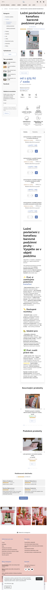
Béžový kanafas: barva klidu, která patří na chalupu (11, 569)
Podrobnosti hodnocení (39, 29)
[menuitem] (5, 5)
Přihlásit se (6, 113)
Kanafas (7, 33)
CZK (3, 1)
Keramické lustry (9, 41)
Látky (6, 38)
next (44, 409)
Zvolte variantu (24, 73)
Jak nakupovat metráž (29, 548)
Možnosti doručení (24, 89)
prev (21, 409)
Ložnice (7, 19)
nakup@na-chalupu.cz (29, 565)
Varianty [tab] (25, 132)
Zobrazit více (23, 498)
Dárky (6, 46)
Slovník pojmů (5, 554)
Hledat (10, 54)
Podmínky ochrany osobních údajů (10, 551)
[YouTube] (32, 569)
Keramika (7, 43)
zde (12, 583)
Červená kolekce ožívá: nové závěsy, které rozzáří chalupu (11, 565)
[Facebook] (25, 569)
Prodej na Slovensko (7, 553)
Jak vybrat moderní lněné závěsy (31, 544)
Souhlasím (39, 578)
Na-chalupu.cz (32, 26)
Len (6, 36)
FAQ (3, 546)
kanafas (27, 284)
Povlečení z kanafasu (9, 23)
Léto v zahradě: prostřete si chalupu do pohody (12, 573)
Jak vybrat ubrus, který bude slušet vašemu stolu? (33, 546)
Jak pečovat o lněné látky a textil (31, 550)
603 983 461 (27, 566)
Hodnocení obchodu (23, 473)
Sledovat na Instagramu (24, 532)
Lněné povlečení (10, 26)
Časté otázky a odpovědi (29, 542)
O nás (3, 542)
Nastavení (8, 587)
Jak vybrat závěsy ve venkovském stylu (32, 552)
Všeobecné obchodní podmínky (9, 549)
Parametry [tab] (35, 132)
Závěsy (7, 31)
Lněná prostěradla (10, 28)
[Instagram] (29, 569)
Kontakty (4, 544)
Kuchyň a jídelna (9, 16)
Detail (32, 420)
